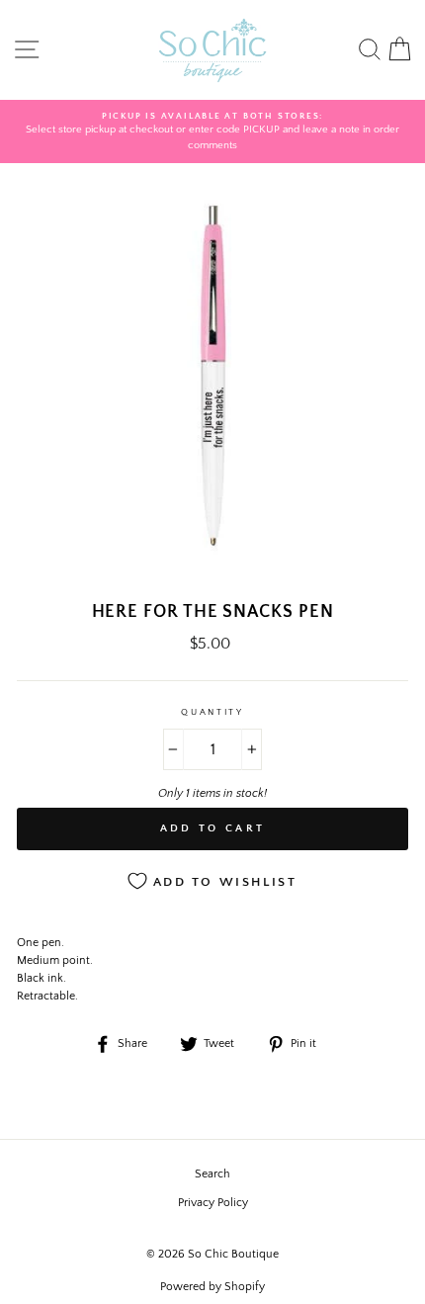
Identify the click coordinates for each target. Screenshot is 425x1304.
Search (212, 1174)
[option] (212, 132)
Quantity (212, 712)
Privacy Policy (213, 1202)
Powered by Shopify (212, 1286)
